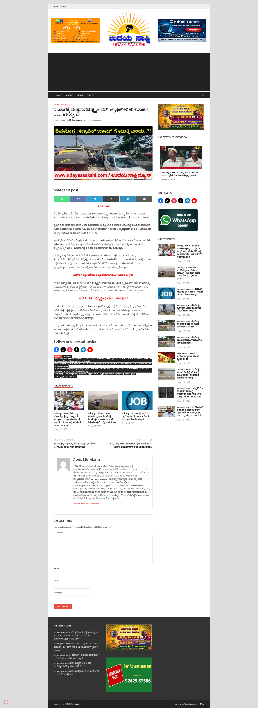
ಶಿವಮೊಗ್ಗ (67, 105)
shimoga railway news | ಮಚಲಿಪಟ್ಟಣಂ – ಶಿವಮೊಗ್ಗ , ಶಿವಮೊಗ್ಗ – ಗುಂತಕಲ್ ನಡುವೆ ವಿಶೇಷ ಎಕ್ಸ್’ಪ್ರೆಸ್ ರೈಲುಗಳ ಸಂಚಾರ (102, 418)
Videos (90, 95)
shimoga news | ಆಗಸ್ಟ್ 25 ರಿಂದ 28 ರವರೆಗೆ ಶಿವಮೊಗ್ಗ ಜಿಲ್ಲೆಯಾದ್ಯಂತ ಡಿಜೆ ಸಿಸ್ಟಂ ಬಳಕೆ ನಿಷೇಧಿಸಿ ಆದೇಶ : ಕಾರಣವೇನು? (190, 392)
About (69, 95)
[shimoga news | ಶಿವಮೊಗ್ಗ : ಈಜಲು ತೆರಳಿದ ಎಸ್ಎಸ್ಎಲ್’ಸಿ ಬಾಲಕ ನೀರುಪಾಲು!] (166, 337)
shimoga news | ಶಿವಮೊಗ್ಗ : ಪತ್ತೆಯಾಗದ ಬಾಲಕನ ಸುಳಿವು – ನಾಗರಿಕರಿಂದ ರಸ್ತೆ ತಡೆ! (189, 324)
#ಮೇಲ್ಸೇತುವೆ (82, 374)
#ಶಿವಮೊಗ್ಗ (120, 374)
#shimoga (66, 356)
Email (57, 581)
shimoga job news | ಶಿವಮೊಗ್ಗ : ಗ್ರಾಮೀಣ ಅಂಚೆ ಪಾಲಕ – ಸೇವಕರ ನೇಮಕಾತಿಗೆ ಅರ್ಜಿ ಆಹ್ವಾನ (136, 416)
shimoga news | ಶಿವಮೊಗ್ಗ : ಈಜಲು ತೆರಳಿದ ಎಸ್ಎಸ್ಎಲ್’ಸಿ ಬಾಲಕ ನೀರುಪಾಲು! (189, 340)
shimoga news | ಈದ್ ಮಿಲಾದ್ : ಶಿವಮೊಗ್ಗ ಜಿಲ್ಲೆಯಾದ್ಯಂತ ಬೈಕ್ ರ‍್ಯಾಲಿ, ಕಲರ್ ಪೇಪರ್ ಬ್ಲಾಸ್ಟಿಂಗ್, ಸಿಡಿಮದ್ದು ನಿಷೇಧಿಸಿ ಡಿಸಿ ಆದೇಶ (190, 411)
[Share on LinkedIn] (128, 199)
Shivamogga (59, 105)
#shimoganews (61, 364)
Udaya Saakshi (75, 704)
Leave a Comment (94, 121)
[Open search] (203, 95)
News (80, 95)
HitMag (201, 704)
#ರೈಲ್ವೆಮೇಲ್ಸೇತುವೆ (93, 374)
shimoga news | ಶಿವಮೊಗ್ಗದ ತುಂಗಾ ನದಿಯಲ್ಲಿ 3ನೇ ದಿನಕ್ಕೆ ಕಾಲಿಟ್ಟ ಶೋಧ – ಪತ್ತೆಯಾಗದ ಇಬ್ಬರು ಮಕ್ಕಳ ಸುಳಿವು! (188, 373)
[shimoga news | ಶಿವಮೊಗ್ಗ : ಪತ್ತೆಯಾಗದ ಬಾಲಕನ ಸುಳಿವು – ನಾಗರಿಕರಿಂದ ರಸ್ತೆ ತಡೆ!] (166, 321)
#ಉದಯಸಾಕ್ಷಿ (58, 374)
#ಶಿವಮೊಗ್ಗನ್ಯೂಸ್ (130, 374)
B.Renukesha (77, 120)
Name (57, 568)
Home (59, 95)
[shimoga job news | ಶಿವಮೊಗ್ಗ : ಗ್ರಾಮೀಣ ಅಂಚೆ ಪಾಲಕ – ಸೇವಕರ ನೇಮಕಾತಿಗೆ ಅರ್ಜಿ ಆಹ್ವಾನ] (137, 401)
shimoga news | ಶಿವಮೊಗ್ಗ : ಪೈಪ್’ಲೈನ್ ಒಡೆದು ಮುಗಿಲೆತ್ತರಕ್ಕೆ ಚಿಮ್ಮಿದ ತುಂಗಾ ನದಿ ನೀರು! (189, 308)
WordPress (189, 704)
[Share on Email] (144, 199)
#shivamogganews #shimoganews (135, 364)
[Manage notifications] (6, 702)
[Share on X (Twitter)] (111, 199)
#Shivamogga (75, 364)
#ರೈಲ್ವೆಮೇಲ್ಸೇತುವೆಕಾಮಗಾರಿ (107, 374)
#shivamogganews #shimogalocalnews (101, 364)
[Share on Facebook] (78, 199)
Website (58, 593)
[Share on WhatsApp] (62, 199)
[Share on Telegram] (95, 199)
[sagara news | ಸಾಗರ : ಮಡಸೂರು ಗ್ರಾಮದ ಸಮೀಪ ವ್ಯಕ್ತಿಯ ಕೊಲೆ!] (166, 353)
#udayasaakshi (61, 366)
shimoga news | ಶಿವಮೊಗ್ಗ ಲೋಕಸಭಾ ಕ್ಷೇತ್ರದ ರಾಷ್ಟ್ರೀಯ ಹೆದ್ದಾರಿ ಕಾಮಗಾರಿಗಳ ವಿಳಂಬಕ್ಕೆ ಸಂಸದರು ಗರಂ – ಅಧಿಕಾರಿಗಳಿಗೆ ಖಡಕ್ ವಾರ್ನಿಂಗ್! (67, 419)
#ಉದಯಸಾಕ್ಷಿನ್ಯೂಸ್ (70, 374)
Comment (59, 533)
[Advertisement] (129, 72)
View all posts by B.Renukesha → (87, 503)
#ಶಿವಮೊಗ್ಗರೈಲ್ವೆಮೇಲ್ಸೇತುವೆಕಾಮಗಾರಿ (65, 376)
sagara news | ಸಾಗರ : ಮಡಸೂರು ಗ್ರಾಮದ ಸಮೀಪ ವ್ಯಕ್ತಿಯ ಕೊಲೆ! (188, 356)
